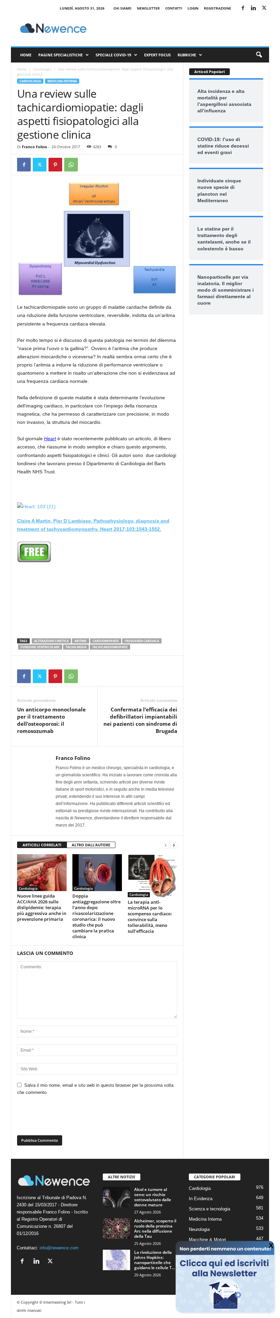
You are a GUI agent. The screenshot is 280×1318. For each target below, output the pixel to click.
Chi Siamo (122, 8)
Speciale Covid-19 (113, 54)
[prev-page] (165, 845)
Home (25, 54)
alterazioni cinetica (51, 641)
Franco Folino (34, 146)
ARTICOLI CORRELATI (42, 844)
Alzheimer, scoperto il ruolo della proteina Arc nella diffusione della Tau (155, 1228)
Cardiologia (42, 69)
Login (192, 8)
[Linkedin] (253, 8)
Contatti (173, 8)
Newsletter (148, 8)
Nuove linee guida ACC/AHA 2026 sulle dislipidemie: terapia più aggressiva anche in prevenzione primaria (41, 907)
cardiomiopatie (106, 641)
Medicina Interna (62, 81)
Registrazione (217, 8)
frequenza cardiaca (142, 641)
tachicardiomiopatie (110, 647)
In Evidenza (200, 1198)
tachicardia (76, 647)
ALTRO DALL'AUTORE (91, 844)
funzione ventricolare (40, 647)
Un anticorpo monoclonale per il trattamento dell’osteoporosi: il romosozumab (51, 720)
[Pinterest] (55, 164)
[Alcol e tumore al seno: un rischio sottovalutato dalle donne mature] (116, 1197)
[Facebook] (243, 8)
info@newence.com (59, 1247)
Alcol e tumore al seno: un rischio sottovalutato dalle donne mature (152, 1197)
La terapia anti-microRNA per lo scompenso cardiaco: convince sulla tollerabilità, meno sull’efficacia (150, 916)
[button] (258, 55)
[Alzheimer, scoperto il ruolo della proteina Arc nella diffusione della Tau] (116, 1228)
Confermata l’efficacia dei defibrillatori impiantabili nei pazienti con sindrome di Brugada (140, 720)
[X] (264, 8)
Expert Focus (157, 54)
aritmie (80, 641)
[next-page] (173, 845)
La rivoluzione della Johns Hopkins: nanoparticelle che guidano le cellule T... (154, 1260)
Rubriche (187, 54)
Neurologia (199, 1229)
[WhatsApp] (71, 164)
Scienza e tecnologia (209, 1208)
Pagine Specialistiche (60, 54)
